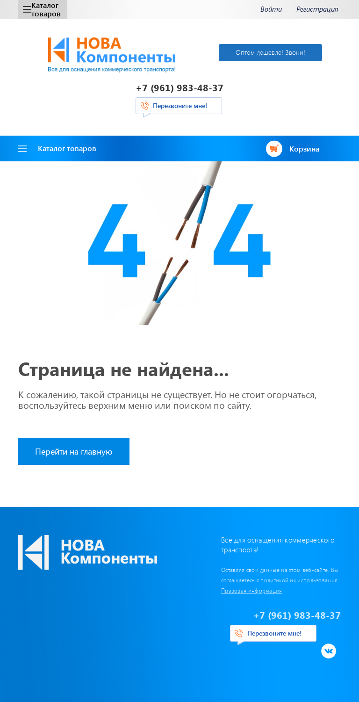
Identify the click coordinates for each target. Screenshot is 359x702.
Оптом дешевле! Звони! (270, 52)
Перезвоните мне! (180, 105)
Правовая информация (251, 590)
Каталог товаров (46, 9)
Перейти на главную (74, 451)
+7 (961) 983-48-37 (179, 87)
